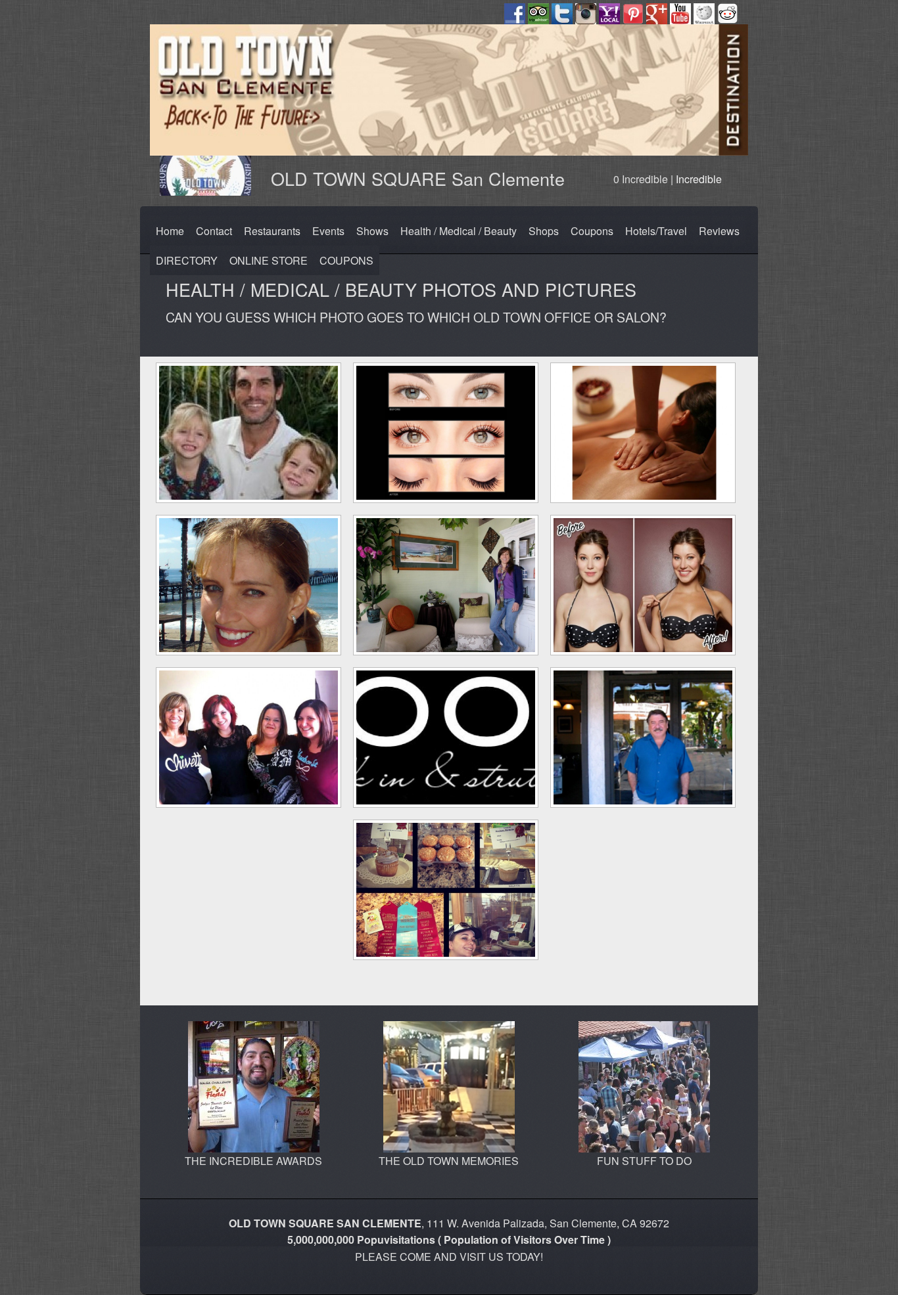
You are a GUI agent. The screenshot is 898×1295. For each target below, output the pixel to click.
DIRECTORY (187, 260)
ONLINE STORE (268, 260)
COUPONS (346, 260)
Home (170, 230)
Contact (214, 230)
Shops (544, 230)
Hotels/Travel (656, 230)
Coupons (592, 230)
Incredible (699, 179)
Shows (372, 230)
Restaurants (272, 230)
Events (328, 230)
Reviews (719, 230)
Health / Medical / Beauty (458, 230)
